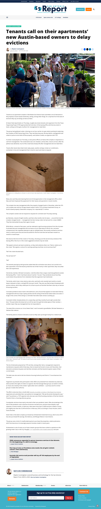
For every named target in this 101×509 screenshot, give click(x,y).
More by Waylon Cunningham (38, 477)
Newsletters (80, 9)
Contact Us (84, 492)
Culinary (58, 1)
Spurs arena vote (48, 17)
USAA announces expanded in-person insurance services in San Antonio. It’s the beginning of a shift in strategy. (35, 441)
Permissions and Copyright (84, 500)
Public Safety (51, 1)
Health (44, 1)
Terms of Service (82, 498)
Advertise (68, 485)
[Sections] (7, 17)
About (9, 485)
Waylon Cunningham (18, 49)
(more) (12, 485)
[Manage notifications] (97, 506)
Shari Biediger (14, 451)
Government (24, 1)
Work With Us (83, 485)
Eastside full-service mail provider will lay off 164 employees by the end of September (35, 456)
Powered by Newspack (40, 506)
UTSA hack (39, 17)
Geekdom (65, 17)
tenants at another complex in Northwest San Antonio (45, 392)
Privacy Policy (81, 496)
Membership (39, 485)
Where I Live (65, 1)
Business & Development (14, 26)
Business (31, 1)
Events (53, 485)
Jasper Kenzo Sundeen (17, 444)
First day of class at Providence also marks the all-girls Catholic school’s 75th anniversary (32, 448)
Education (38, 1)
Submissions (25, 485)
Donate (89, 9)
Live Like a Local (74, 1)
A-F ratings (58, 17)
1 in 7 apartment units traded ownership (41, 429)
